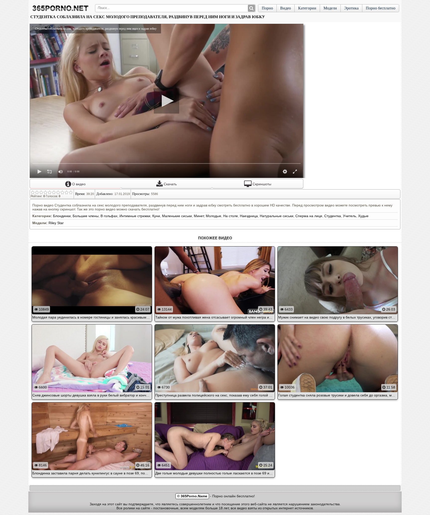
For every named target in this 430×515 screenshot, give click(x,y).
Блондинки (62, 216)
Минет (199, 216)
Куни (156, 216)
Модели (330, 8)
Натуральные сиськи (276, 216)
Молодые (213, 216)
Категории (307, 8)
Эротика (351, 8)
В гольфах (109, 216)
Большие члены (86, 216)
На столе (230, 216)
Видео (285, 8)
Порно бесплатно (380, 8)
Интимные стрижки (134, 216)
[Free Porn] (60, 10)
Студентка (332, 216)
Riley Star (56, 223)
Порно (267, 8)
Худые (363, 216)
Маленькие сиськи (177, 216)
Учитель (349, 216)
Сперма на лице (308, 216)
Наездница (249, 216)
